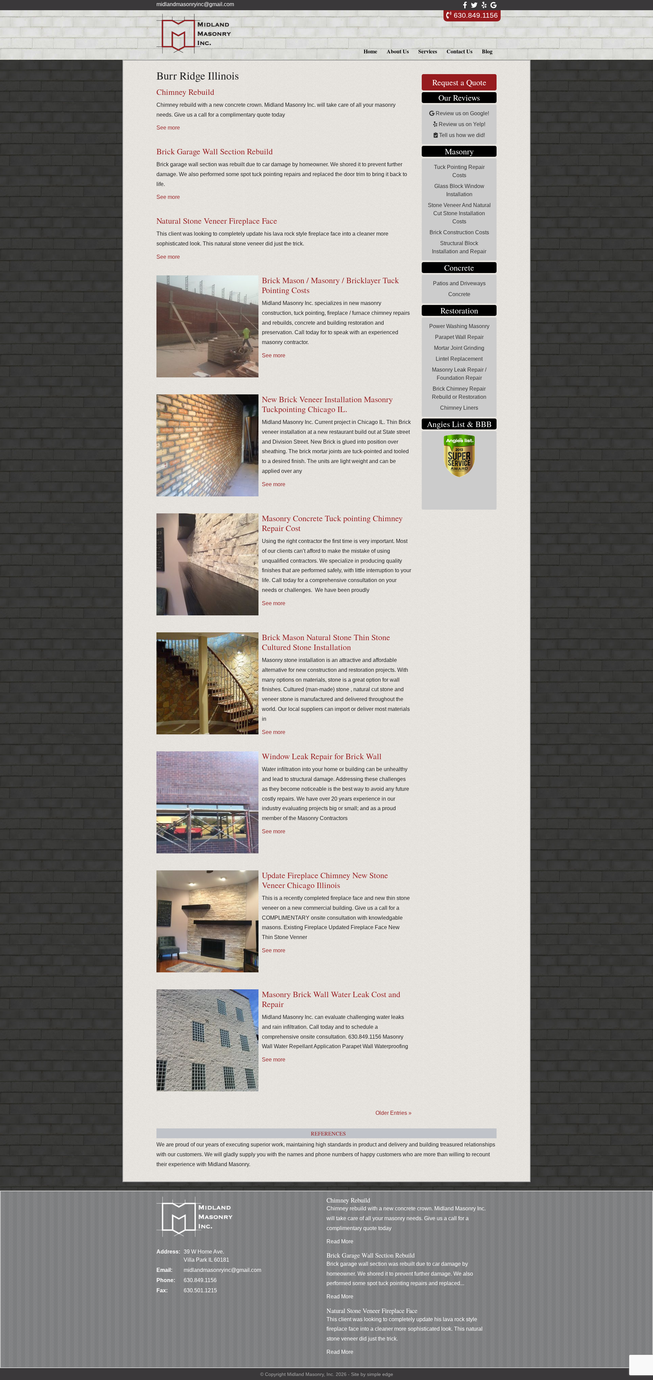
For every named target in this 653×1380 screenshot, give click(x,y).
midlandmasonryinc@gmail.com (195, 4)
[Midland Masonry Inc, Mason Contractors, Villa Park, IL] (450, 496)
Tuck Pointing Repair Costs (459, 171)
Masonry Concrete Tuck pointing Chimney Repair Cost (332, 523)
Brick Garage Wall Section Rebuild (214, 151)
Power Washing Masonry (459, 326)
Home (370, 51)
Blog (487, 51)
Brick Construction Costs (459, 232)
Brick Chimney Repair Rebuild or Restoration (459, 393)
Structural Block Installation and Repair (459, 247)
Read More (339, 1241)
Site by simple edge (372, 1374)
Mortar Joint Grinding (459, 348)
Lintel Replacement (459, 359)
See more (168, 128)
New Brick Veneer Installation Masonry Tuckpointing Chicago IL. (327, 404)
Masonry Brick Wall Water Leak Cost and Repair (331, 999)
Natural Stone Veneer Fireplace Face (216, 220)
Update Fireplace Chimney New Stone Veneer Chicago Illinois (325, 880)
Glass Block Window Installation (459, 190)
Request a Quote (459, 82)
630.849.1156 (475, 15)
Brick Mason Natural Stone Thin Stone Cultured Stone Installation (326, 642)
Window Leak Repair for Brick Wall (322, 756)
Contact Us (459, 51)
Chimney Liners (459, 408)
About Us (398, 51)
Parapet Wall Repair (459, 337)
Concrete (459, 294)
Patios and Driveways (459, 283)
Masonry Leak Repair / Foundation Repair (459, 374)
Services (427, 51)
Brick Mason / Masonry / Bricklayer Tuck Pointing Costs (330, 285)
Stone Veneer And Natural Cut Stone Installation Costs (459, 213)
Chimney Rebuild (185, 91)
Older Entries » (393, 1113)
